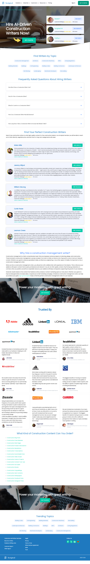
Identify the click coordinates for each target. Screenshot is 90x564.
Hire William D (77, 187)
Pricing (50, 3)
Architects (35, 61)
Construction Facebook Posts (15, 478)
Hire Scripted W (77, 28)
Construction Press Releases (15, 440)
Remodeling (63, 71)
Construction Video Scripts (14, 457)
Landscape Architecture (75, 66)
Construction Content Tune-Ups (16, 462)
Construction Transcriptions (15, 451)
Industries (26, 3)
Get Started (29, 40)
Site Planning (27, 71)
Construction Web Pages (14, 443)
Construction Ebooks (13, 467)
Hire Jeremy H (77, 165)
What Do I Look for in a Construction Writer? (19, 105)
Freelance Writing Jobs (10, 543)
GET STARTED (83, 3)
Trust (26, 549)
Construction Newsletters (14, 448)
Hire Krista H (77, 145)
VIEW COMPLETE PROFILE (21, 157)
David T (57, 19)
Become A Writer (8, 540)
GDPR (26, 547)
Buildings (24, 66)
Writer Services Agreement (32, 545)
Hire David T (78, 19)
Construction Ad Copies (13, 464)
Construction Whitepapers (14, 475)
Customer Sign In (8, 546)
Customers (34, 3)
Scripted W (59, 28)
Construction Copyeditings (14, 470)
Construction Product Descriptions (16, 445)
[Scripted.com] (7, 3)
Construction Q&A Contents (15, 473)
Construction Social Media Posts (16, 454)
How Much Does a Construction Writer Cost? (19, 87)
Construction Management (22, 61)
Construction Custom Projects (15, 459)
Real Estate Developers (50, 71)
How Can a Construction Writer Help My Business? (21, 114)
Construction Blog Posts (13, 438)
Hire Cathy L (78, 38)
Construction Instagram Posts (15, 481)
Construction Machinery (48, 61)
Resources (43, 3)
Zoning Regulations (70, 61)
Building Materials (13, 66)
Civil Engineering (34, 66)
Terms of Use (28, 543)
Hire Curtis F (77, 209)
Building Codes (46, 66)
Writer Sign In (7, 548)
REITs (59, 61)
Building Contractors (59, 66)
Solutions (18, 3)
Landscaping (37, 71)
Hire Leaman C (77, 230)
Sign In (73, 3)
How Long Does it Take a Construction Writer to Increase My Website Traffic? (27, 123)
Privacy (27, 540)
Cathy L (57, 38)
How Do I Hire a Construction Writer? (17, 96)
